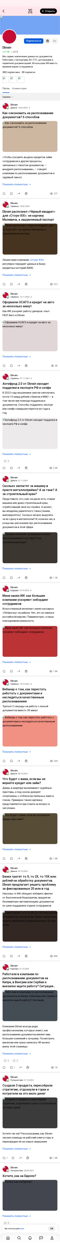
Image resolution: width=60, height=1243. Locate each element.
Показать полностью (15, 184)
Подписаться (33, 40)
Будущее (14, 590)
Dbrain (14, 104)
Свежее (6, 97)
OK (51, 1228)
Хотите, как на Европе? (19, 1176)
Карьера (14, 969)
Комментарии (19, 88)
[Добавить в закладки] (11, 193)
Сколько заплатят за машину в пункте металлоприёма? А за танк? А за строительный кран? (29, 490)
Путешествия (16, 1080)
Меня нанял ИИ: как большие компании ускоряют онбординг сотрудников (25, 600)
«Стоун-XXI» (37, 259)
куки (22, 1228)
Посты (6, 88)
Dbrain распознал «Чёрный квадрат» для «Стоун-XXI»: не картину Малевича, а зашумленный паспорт (28, 215)
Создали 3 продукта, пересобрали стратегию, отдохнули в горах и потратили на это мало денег (27, 1089)
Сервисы (14, 206)
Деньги (13, 108)
